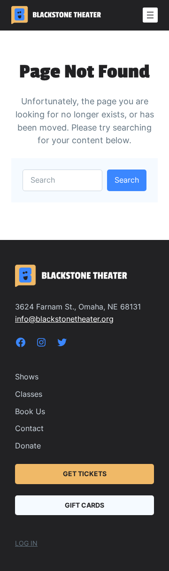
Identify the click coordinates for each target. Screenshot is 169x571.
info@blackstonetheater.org (64, 319)
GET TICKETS (85, 474)
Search (127, 180)
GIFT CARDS (84, 505)
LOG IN (26, 543)
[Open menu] (150, 15)
